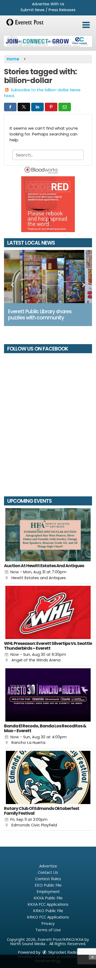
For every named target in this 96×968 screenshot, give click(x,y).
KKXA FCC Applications (48, 904)
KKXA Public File (48, 897)
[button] (86, 25)
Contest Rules (48, 878)
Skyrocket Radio (62, 952)
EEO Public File (48, 885)
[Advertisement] (48, 41)
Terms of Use (48, 929)
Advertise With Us (48, 4)
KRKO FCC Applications (48, 917)
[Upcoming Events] (48, 534)
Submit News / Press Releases (48, 10)
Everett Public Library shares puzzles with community (39, 314)
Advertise (48, 865)
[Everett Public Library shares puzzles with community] (48, 276)
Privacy (48, 923)
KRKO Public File (48, 910)
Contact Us (48, 872)
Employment (48, 891)
